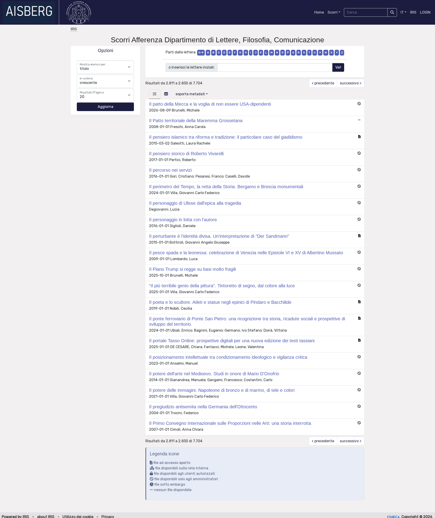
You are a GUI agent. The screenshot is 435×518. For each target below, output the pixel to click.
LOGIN (425, 12)
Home (319, 12)
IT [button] (402, 12)
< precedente (323, 83)
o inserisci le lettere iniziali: (192, 67)
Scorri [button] (333, 12)
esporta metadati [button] (190, 94)
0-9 (200, 52)
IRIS (413, 12)
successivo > (350, 83)
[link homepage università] (79, 12)
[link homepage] (31, 12)
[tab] (154, 94)
